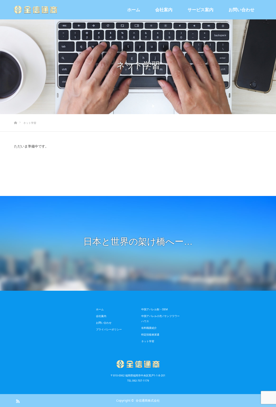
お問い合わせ (241, 9)
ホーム (133, 9)
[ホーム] (15, 115)
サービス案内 (200, 9)
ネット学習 (147, 341)
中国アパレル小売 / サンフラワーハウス (160, 318)
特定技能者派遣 (150, 334)
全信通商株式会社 (148, 400)
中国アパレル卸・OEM (154, 309)
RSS (17, 400)
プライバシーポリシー (109, 329)
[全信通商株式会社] (35, 10)
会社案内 (163, 9)
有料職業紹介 (149, 328)
